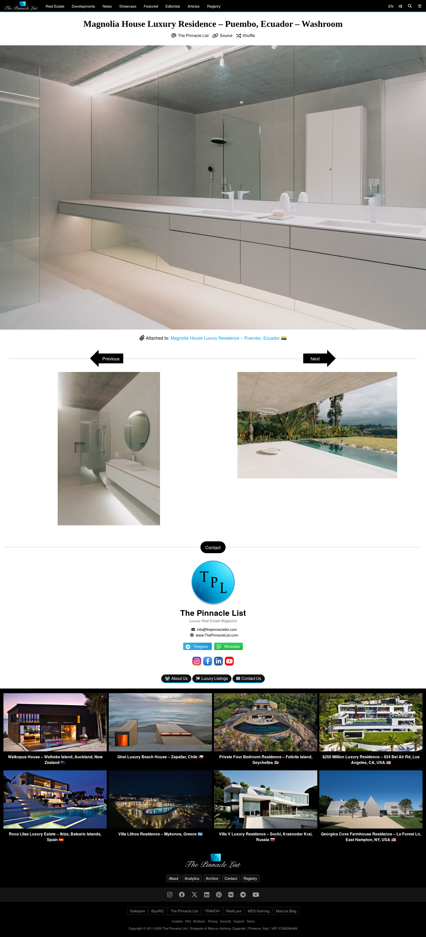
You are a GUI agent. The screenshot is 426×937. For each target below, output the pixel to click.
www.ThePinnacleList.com (217, 634)
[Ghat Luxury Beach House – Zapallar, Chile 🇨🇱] (160, 749)
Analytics (192, 878)
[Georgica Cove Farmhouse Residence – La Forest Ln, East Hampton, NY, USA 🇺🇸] (371, 827)
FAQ (188, 921)
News (107, 6)
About (173, 878)
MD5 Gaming (258, 910)
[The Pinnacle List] (213, 861)
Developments (83, 6)
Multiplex (199, 921)
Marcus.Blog (286, 910)
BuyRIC (157, 910)
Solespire (137, 910)
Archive (212, 878)
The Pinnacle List (193, 35)
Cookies (177, 921)
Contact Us (251, 678)
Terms (251, 921)
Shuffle (249, 35)
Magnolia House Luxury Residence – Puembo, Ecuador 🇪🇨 (228, 338)
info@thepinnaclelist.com (217, 629)
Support (238, 921)
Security (225, 921)
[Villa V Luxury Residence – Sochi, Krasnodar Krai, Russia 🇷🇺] (265, 827)
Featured (151, 6)
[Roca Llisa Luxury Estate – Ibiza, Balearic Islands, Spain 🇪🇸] (55, 827)
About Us (179, 678)
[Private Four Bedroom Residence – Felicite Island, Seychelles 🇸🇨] (265, 749)
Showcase (127, 6)
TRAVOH (212, 910)
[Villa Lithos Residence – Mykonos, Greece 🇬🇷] (160, 827)
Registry (214, 6)
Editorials (172, 6)
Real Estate (55, 6)
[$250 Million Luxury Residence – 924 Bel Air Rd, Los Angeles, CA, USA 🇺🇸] (371, 749)
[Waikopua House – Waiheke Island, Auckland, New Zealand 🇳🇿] (55, 749)
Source (226, 35)
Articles (194, 6)
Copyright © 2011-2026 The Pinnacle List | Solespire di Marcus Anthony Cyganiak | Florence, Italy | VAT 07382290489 (213, 928)
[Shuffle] (400, 6)
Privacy (213, 921)
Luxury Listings (214, 678)
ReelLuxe (233, 910)
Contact (231, 878)
